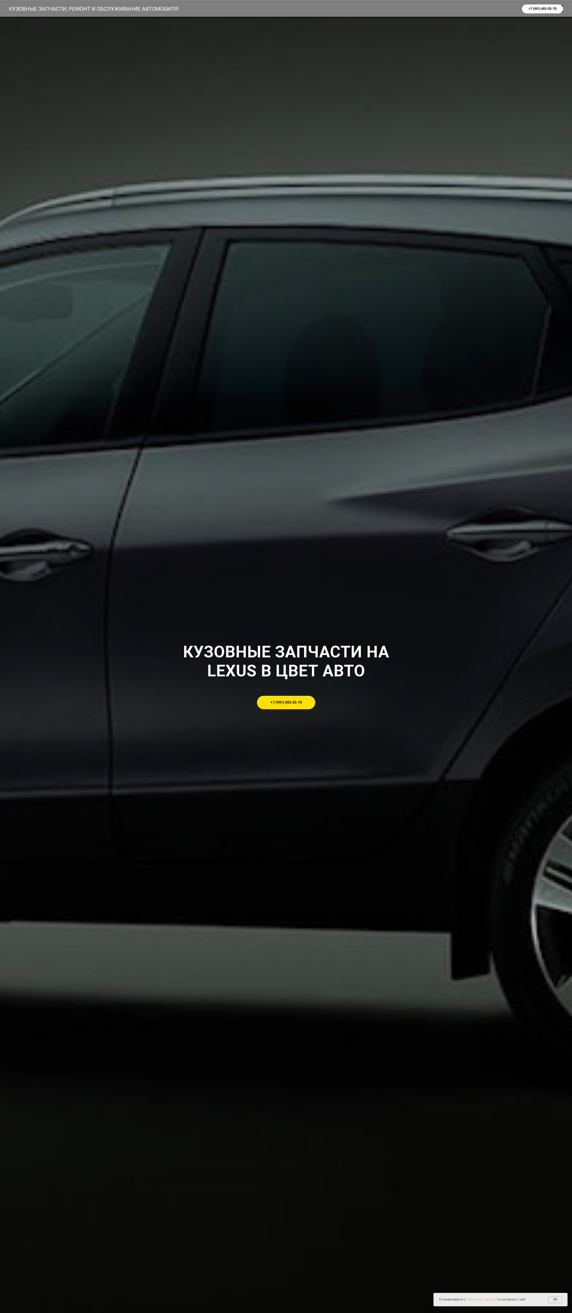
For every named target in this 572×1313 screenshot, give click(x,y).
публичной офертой (482, 1299)
